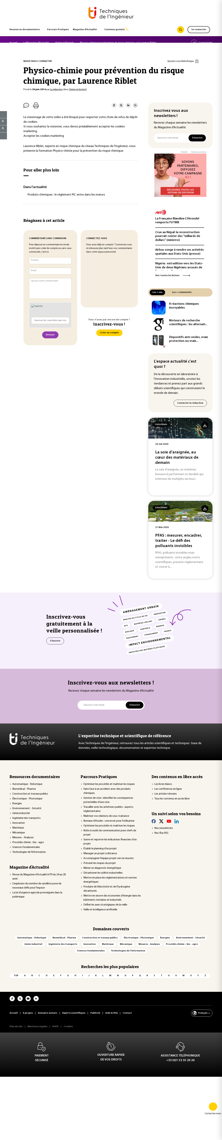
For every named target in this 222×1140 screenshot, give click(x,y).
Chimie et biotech (78, 89)
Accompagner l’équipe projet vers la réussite (108, 858)
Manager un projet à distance (100, 853)
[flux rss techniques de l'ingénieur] (135, 105)
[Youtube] (169, 821)
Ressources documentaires (25, 29)
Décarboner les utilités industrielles (103, 873)
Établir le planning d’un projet (100, 848)
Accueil (13, 42)
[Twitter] (161, 821)
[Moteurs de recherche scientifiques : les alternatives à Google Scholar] (159, 324)
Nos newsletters (163, 828)
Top (16, 975)
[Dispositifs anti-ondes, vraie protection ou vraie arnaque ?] (159, 341)
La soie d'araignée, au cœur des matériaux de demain (176, 457)
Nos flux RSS (161, 833)
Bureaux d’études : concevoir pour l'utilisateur (109, 821)
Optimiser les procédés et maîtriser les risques (109, 784)
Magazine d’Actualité (85, 29)
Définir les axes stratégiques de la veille (105, 904)
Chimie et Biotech (64, 42)
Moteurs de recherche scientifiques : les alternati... (188, 322)
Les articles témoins (165, 793)
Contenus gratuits (114, 29)
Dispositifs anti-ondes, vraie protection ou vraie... (188, 339)
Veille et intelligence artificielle (100, 909)
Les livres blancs (163, 784)
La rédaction (56, 89)
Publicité (184, 152)
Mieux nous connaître (37, 61)
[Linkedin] (176, 821)
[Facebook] (154, 821)
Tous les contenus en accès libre (172, 798)
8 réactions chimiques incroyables (184, 306)
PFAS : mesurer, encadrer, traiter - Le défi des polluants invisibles (178, 541)
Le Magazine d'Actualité (36, 42)
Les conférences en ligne (168, 789)
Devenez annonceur (198, 152)
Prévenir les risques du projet (99, 863)
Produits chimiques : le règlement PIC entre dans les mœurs (66, 194)
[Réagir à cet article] (1, 135)
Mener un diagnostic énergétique (102, 868)
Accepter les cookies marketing (43, 136)
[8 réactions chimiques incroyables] (159, 308)
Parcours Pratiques (58, 29)
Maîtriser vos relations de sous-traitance (106, 816)
